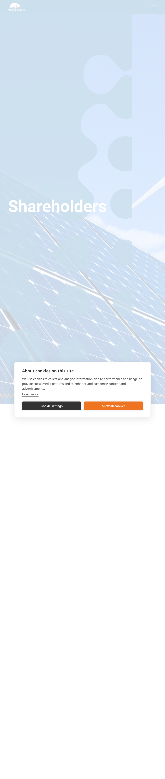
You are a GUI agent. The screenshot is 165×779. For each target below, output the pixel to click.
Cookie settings (52, 405)
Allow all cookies (113, 405)
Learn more (30, 394)
